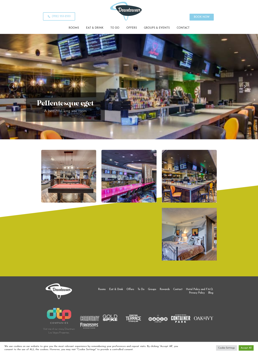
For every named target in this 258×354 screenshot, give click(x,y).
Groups (152, 289)
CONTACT (183, 28)
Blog (210, 293)
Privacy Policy (197, 293)
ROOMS (74, 28)
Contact (178, 289)
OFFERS (131, 28)
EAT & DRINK (94, 28)
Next (244, 86)
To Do (141, 289)
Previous (13, 86)
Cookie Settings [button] (226, 348)
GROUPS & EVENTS (157, 28)
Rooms (102, 289)
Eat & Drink (116, 289)
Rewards (165, 289)
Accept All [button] (246, 348)
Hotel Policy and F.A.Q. (199, 289)
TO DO (114, 28)
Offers (130, 289)
